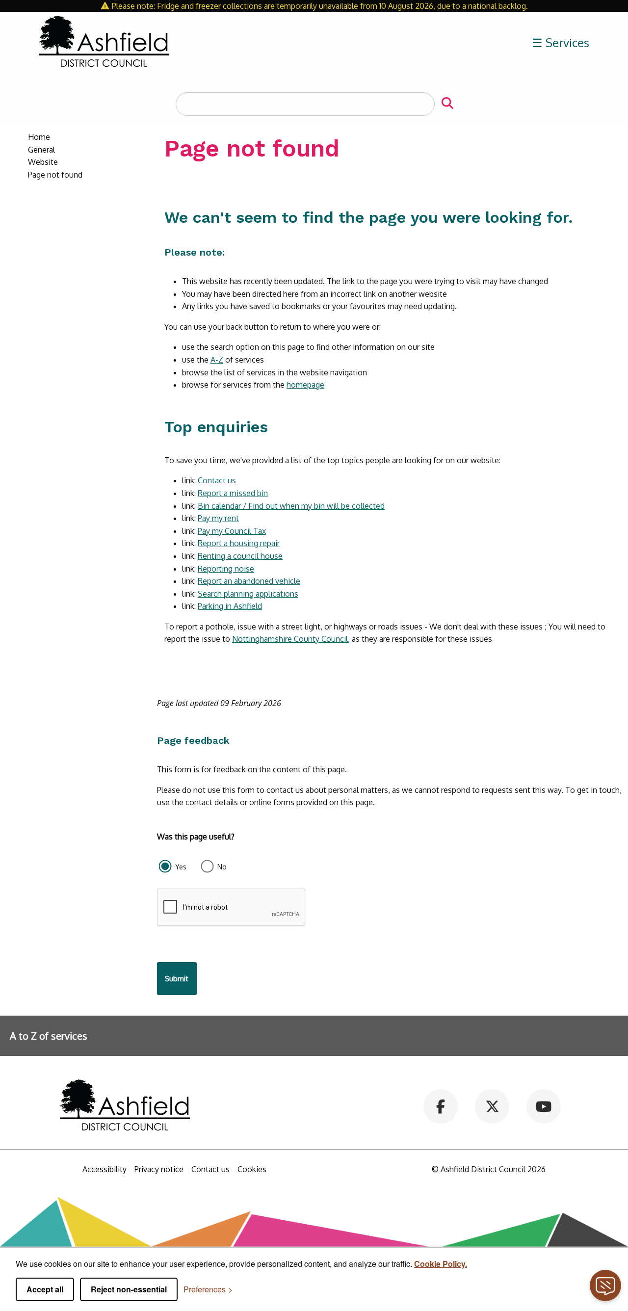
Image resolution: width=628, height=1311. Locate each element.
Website (43, 162)
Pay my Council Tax (232, 531)
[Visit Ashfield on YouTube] (544, 1106)
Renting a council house (240, 556)
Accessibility (104, 1169)
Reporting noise (226, 569)
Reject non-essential (129, 1289)
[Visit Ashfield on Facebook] (441, 1106)
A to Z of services (48, 1035)
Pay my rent (218, 518)
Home (39, 137)
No (222, 867)
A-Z (216, 360)
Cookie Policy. (440, 1263)
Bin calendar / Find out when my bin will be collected (291, 506)
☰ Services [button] (560, 42)
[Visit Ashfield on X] (492, 1106)
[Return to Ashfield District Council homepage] (104, 43)
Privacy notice (158, 1169)
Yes (180, 867)
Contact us (217, 480)
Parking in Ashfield (230, 606)
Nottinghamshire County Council (290, 639)
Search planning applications (248, 594)
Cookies (251, 1169)
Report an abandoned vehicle (249, 581)
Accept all (44, 1289)
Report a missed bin (233, 493)
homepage (305, 385)
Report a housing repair (239, 543)
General (41, 150)
